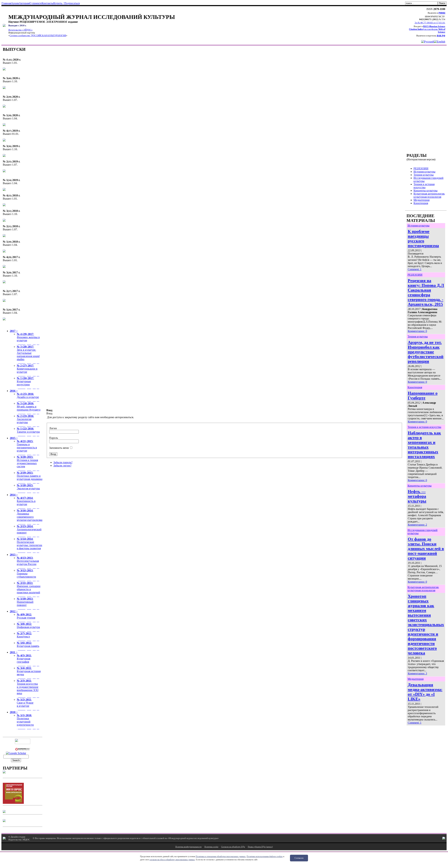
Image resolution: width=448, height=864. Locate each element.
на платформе (427, 29)
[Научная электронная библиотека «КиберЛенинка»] (4, 772)
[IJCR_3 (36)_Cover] (4, 155)
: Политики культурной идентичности (28, 721)
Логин (53, 428)
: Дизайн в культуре (28, 397)
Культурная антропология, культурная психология (423, 589)
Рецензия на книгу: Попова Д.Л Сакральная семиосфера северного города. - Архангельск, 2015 (426, 292)
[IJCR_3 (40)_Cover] (4, 87)
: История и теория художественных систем (28, 463)
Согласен (299, 858)
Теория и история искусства (424, 427)
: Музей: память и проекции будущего (28, 408)
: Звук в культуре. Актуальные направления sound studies (28, 354)
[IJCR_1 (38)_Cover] (4, 125)
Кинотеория (415, 387)
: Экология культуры (28, 488)
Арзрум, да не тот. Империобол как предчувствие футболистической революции (425, 352)
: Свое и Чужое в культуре (28, 704)
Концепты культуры (420, 485)
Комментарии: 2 (417, 524)
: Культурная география (28, 660)
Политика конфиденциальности (188, 847)
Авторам (24, 3)
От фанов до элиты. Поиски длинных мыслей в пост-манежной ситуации (426, 548)
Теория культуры (418, 336)
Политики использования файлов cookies (265, 856)
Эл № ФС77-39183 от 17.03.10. (430, 22)
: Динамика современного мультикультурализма (29, 517)
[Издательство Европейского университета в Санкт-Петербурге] (4, 821)
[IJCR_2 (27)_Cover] (4, 300)
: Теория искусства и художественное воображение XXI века (28, 688)
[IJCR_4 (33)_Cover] (4, 205)
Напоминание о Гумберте (423, 395)
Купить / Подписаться (66, 3)
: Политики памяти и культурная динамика (29, 477)
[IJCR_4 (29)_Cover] (4, 266)
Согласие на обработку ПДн (233, 847)
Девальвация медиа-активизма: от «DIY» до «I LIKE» (425, 691)
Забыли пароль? (62, 462)
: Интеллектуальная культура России (28, 562)
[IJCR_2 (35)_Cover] (4, 171)
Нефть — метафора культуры (417, 496)
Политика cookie (211, 847)
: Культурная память (28, 646)
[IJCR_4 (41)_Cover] (4, 69)
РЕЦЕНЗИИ (415, 274)
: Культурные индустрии (28, 383)
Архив (15, 3)
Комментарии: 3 (417, 673)
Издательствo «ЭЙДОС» (20, 30)
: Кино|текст (28, 636)
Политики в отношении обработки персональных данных (221, 856)
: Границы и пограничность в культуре (28, 447)
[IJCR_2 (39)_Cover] (4, 106)
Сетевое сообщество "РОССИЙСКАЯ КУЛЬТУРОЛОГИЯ (38, 35)
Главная (6, 3)
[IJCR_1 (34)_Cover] (4, 189)
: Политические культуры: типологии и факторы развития (29, 545)
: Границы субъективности (28, 575)
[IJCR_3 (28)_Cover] (4, 282)
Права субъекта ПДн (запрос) (260, 847)
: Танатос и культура (28, 431)
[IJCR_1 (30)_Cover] (4, 251)
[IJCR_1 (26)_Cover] (4, 319)
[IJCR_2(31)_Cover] (4, 236)
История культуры (418, 225)
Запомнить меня (59, 447)
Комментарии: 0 (417, 331)
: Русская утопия (28, 617)
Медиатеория (416, 678)
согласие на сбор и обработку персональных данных (172, 859)
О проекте (35, 3)
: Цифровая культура (28, 627)
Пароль (53, 437)
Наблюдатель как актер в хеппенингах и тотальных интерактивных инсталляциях (424, 445)
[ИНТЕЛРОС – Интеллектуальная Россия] (13, 802)
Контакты (47, 3)
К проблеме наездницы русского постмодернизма (423, 238)
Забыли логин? (62, 465)
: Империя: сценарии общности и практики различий (28, 589)
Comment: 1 (414, 269)
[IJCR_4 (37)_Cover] (4, 140)
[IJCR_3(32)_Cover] (4, 220)
